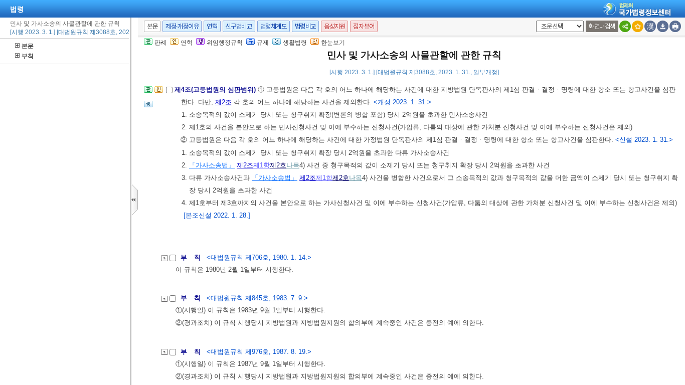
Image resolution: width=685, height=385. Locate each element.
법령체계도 (273, 26)
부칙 (28, 56)
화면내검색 (602, 26)
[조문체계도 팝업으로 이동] (148, 92)
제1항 (261, 165)
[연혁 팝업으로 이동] (158, 92)
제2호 (278, 165)
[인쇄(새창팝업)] (675, 26)
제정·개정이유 (182, 26)
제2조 (223, 102)
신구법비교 (239, 26)
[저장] (662, 26)
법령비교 (305, 26)
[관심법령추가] (637, 26)
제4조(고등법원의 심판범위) (216, 89)
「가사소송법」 (212, 165)
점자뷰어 (363, 26)
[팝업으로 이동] (148, 107)
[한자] (650, 26)
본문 (28, 46)
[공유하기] (625, 26)
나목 (292, 165)
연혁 (212, 26)
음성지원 (334, 26)
